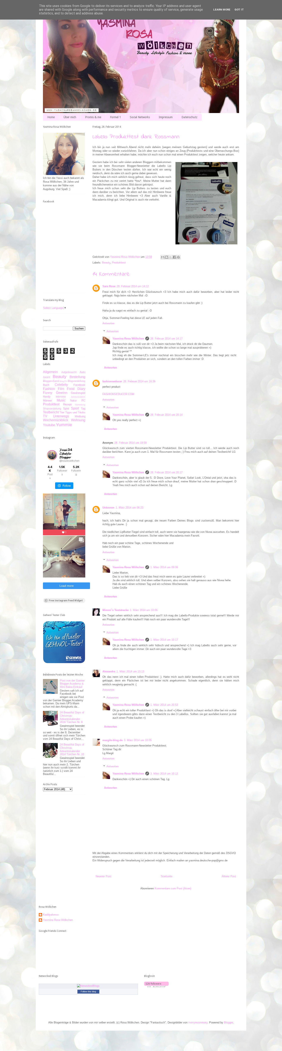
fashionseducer (112, 381)
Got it (239, 9)
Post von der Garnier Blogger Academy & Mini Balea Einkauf (72, 683)
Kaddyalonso (50, 914)
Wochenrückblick (55, 420)
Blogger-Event (51, 381)
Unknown (108, 507)
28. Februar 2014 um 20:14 (166, 414)
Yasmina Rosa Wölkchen (128, 338)
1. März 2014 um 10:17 (164, 639)
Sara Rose (108, 286)
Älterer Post (229, 876)
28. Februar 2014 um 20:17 (166, 472)
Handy (47, 396)
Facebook (79, 384)
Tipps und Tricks (75, 412)
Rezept (67, 404)
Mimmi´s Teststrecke (115, 610)
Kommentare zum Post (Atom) (173, 888)
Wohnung (78, 420)
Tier (62, 412)
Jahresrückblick (78, 397)
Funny (47, 392)
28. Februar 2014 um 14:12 (133, 286)
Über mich (70, 117)
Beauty (106, 262)
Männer (47, 400)
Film (61, 389)
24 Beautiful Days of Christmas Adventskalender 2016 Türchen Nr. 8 (72, 717)
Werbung (80, 416)
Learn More (221, 9)
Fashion (49, 389)
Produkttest (119, 262)
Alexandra (108, 671)
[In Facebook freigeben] (174, 257)
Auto (82, 372)
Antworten (108, 323)
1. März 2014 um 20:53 (164, 704)
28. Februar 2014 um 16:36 (139, 381)
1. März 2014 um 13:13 (130, 671)
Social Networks (140, 117)
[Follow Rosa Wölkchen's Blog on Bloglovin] (156, 986)
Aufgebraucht (68, 372)
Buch (46, 384)
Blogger (228, 1022)
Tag (83, 408)
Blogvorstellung (76, 381)
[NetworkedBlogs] (88, 985)
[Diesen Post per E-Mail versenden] (163, 257)
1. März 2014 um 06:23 (129, 507)
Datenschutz (189, 117)
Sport (75, 408)
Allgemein (50, 372)
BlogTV (63, 381)
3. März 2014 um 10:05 (138, 740)
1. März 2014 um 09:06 (164, 567)
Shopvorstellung (52, 408)
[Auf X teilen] (170, 257)
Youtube (49, 425)
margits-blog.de (112, 740)
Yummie (64, 424)
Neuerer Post (103, 876)
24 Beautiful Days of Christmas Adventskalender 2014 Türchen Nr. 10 (72, 749)
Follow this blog (88, 991)
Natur (73, 400)
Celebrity (61, 384)
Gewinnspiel (78, 392)
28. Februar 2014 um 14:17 (166, 338)
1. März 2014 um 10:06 (144, 610)
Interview (61, 396)
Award (46, 377)
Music (61, 400)
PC (83, 400)
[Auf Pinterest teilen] (178, 257)
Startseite (166, 876)
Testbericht (51, 412)
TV (45, 416)
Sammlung (80, 405)
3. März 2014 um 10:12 (164, 773)
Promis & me (93, 117)
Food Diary (76, 389)
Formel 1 (115, 117)
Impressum (166, 117)
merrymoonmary (197, 1022)
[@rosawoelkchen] (52, 455)
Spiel (66, 408)
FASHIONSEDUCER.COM (118, 394)
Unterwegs (61, 416)
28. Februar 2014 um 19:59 (130, 442)
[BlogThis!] (167, 257)
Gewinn (61, 392)
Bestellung (77, 377)
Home (51, 117)
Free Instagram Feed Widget (66, 600)
